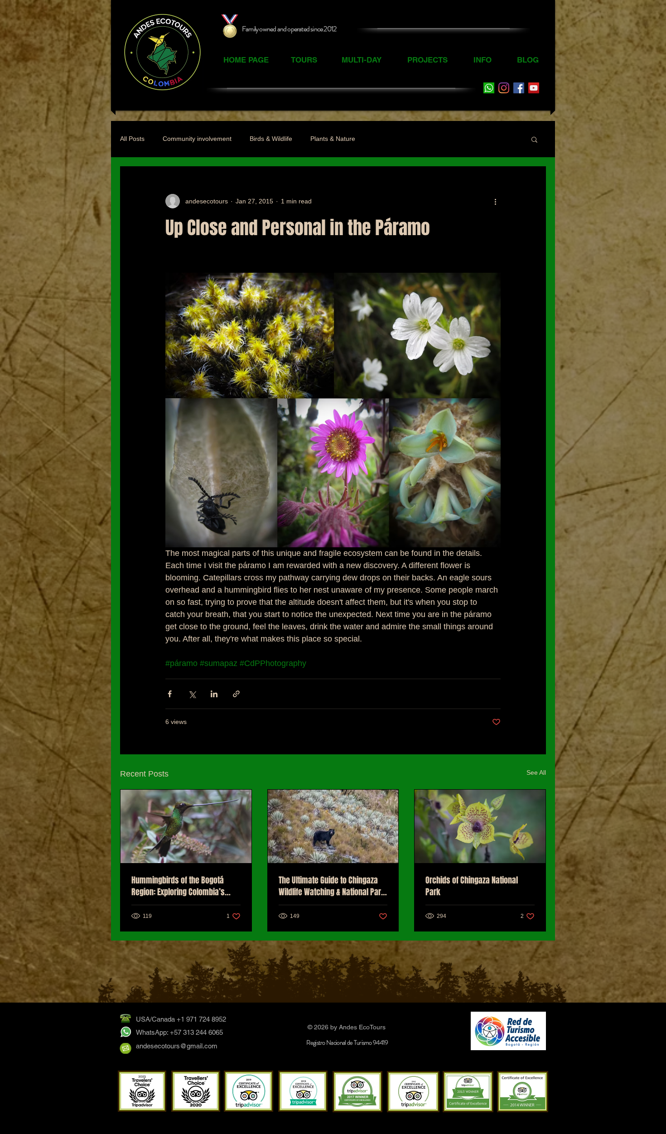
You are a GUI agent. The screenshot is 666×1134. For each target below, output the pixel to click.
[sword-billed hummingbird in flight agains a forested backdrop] (186, 826)
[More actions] (495, 201)
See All (536, 772)
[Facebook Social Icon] (518, 87)
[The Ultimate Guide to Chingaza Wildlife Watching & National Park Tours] (333, 826)
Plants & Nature (332, 138)
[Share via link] (236, 694)
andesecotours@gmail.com (176, 1046)
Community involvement (197, 138)
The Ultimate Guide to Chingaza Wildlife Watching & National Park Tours (332, 886)
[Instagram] (503, 87)
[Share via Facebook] (169, 694)
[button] (534, 139)
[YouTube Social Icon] (533, 87)
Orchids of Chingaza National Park (471, 886)
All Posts (132, 138)
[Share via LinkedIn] (214, 694)
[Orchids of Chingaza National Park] (480, 826)
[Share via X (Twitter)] (192, 694)
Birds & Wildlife (271, 138)
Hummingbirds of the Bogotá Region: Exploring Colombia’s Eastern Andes (178, 886)
